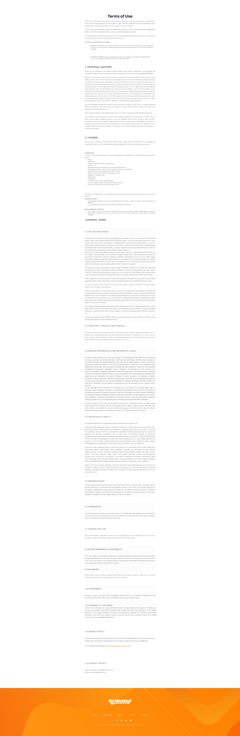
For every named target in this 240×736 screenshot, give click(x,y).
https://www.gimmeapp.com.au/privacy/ (118, 646)
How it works (108, 715)
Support (120, 715)
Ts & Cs (132, 715)
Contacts (145, 715)
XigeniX (140, 725)
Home (95, 715)
